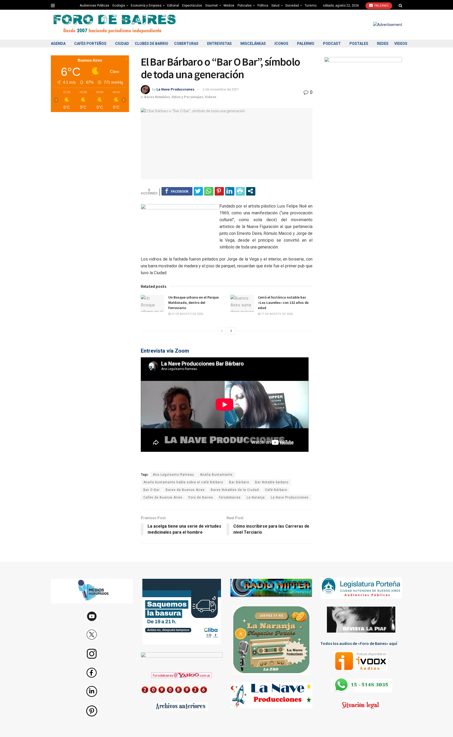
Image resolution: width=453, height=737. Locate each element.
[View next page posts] (231, 331)
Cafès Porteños (90, 43)
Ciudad (122, 43)
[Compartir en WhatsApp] (208, 191)
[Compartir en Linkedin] (229, 191)
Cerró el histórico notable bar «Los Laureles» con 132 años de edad (283, 302)
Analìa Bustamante (216, 474)
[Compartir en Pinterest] (219, 191)
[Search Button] (400, 5)
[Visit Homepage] (115, 24)
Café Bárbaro (276, 490)
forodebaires (230, 497)
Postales (358, 43)
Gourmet (211, 5)
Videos (400, 43)
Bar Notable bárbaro (271, 482)
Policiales (245, 5)
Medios (229, 5)
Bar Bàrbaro (239, 482)
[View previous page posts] (222, 331)
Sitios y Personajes (187, 97)
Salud (275, 5)
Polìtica (262, 5)
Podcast (332, 43)
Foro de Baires (200, 497)
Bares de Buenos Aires (185, 490)
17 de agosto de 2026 (276, 314)
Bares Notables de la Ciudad (235, 490)
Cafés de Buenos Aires (162, 497)
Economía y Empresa (146, 5)
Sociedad (292, 5)
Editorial (173, 5)
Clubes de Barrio (151, 43)
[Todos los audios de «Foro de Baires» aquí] (361, 661)
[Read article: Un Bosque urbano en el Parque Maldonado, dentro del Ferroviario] (152, 303)
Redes (383, 43)
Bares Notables (157, 97)
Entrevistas (219, 43)
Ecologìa (118, 5)
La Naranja (256, 497)
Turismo (310, 5)
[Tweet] (198, 191)
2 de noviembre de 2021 (221, 89)
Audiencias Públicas (94, 5)
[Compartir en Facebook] (176, 191)
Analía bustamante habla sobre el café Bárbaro (183, 482)
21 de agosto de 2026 (187, 314)
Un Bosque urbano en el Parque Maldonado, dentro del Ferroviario (193, 302)
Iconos (281, 43)
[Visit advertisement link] (387, 25)
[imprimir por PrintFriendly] (240, 191)
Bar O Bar (151, 490)
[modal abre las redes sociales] (250, 191)
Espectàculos (192, 5)
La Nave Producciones (175, 89)
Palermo (381, 5)
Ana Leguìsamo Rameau (173, 474)
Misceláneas (253, 43)
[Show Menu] (53, 5)
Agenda (58, 43)
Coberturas (186, 43)
